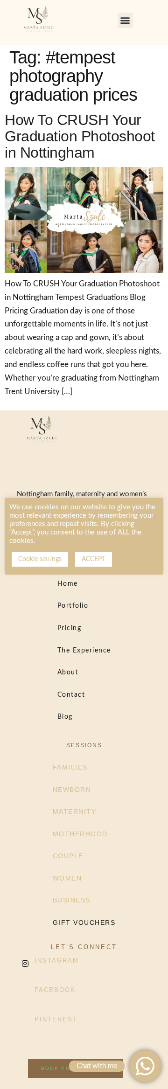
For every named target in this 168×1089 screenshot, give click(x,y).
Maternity (75, 811)
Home (67, 584)
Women (67, 878)
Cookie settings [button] (40, 559)
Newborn (72, 789)
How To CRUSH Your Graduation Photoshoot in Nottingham (80, 136)
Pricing (69, 628)
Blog (65, 717)
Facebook (55, 989)
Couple (68, 856)
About (68, 672)
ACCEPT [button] (93, 559)
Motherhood (80, 834)
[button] (125, 20)
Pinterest (56, 1019)
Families (70, 767)
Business (72, 900)
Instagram (57, 960)
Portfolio (73, 606)
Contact (71, 695)
